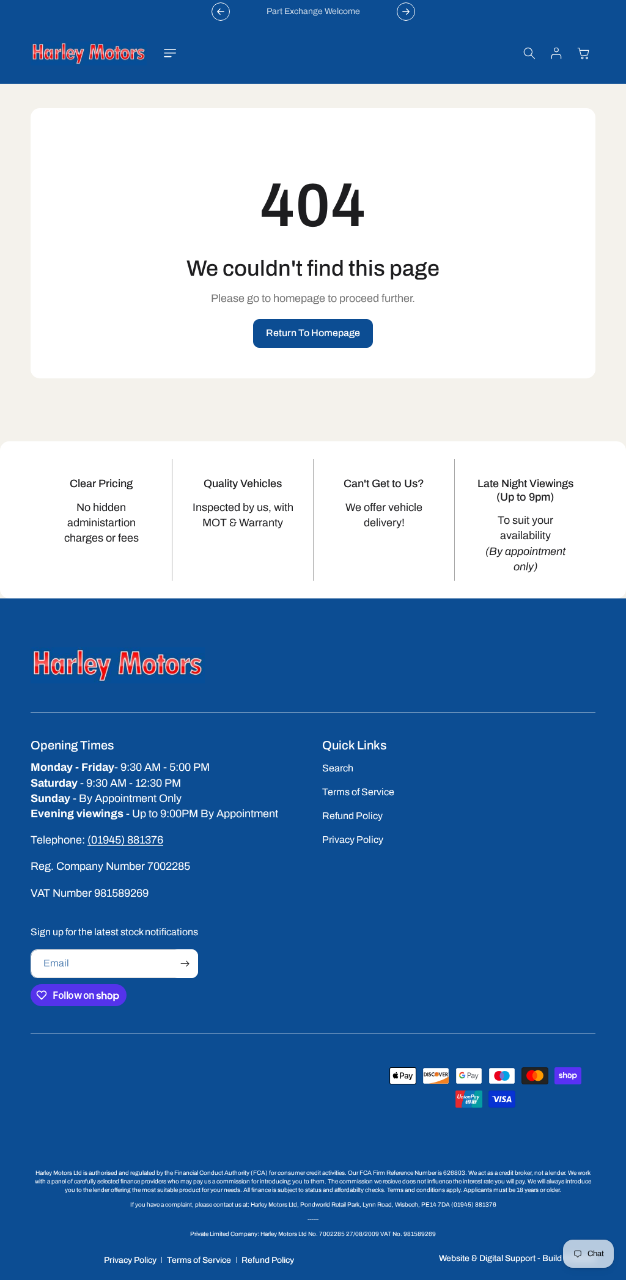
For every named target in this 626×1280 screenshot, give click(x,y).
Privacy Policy (130, 1260)
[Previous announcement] (221, 11)
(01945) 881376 (125, 840)
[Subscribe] (184, 963)
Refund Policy (267, 1260)
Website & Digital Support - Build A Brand (517, 1258)
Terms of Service (199, 1260)
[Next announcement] (406, 11)
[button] (169, 53)
